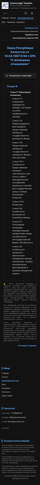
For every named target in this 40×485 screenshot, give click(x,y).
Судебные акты (31, 35)
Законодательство (25, 18)
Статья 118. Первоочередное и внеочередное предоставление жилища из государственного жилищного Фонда (21, 130)
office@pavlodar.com (16, 422)
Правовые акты (31, 28)
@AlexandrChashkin (18, 417)
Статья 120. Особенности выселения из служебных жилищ (21, 213)
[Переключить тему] (32, 13)
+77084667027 (17, 413)
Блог (4, 22)
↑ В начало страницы (26, 345)
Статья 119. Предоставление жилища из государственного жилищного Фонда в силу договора (21, 150)
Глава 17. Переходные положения (20, 93)
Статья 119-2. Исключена (18, 203)
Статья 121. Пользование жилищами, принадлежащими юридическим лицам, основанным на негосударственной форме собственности (22, 232)
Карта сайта (7, 396)
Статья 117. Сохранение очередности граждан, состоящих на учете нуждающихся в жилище (21, 108)
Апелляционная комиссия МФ (25, 38)
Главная (5, 18)
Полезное (11, 22)
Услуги (13, 18)
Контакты (21, 22)
